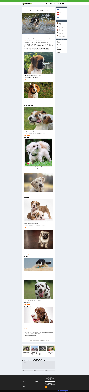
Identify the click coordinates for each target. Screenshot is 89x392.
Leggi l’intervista (27, 79)
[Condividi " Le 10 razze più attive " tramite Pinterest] (36, 340)
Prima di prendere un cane (39, 10)
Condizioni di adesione (25, 379)
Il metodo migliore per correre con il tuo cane (34, 353)
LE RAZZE (55, 3)
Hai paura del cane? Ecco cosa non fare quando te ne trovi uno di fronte (26, 353)
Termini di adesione (24, 381)
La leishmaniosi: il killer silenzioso (61, 23)
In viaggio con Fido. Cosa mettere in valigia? (62, 32)
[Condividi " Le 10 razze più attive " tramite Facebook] (33, 340)
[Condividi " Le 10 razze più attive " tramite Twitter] (34, 340)
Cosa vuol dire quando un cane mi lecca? (61, 45)
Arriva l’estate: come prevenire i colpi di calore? (62, 35)
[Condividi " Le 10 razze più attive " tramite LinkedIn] (37, 340)
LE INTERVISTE (59, 3)
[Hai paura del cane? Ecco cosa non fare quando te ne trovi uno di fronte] (26, 348)
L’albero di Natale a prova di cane (62, 26)
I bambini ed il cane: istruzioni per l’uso (50, 353)
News (34, 10)
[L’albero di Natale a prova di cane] (57, 27)
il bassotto (58, 52)
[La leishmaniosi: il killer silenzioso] (57, 23)
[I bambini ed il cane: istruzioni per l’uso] (51, 348)
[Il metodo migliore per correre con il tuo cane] (34, 348)
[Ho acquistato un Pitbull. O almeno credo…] (42, 348)
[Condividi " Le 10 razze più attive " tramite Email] (38, 340)
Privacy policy (24, 386)
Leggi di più (26, 103)
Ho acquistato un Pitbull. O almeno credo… (42, 353)
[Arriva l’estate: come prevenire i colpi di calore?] (57, 36)
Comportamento (63, 36)
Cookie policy (23, 384)
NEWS (46, 3)
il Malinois (58, 47)
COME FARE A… (50, 3)
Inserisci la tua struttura (36, 381)
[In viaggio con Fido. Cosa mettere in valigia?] (57, 33)
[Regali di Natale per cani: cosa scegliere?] (57, 30)
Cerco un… (63, 3)
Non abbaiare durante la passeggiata (60, 42)
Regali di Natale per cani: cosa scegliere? (62, 29)
